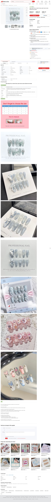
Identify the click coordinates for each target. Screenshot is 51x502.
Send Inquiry (34, 15)
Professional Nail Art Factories (18, 490)
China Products (10, 496)
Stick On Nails (37, 490)
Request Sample (43, 17)
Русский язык (18, 497)
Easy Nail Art (2, 492)
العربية (29, 497)
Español (10, 497)
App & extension (41, 3)
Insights (44, 496)
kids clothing (39, 476)
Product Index (38, 496)
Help (36, 3)
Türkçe (40, 497)
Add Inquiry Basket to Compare (15, 29)
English (8, 497)
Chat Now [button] (45, 15)
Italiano (22, 497)
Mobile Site (42, 496)
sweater (14, 476)
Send (6, 438)
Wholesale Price (26, 496)
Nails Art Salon (46, 490)
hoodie (38, 479)
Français (16, 497)
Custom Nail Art (32, 490)
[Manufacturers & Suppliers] (5, 1)
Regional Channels (34, 496)
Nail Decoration (15, 5)
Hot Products (7, 496)
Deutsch (24, 497)
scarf (26, 479)
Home (1, 5)
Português (13, 497)
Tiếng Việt (43, 497)
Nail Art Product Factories (4, 490)
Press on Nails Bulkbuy (8, 492)
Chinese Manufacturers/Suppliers (16, 496)
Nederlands (27, 497)
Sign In (31, 58)
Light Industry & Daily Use (5, 5)
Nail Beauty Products (11, 5)
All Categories (3, 3)
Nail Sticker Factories (11, 490)
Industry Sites (30, 496)
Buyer (33, 3)
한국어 (31, 497)
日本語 (33, 497)
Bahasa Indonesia (46, 497)
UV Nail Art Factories (26, 490)
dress (1, 476)
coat (26, 476)
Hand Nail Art (41, 490)
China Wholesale (22, 496)
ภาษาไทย (38, 497)
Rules (49, 3)
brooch (14, 479)
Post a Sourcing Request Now (21, 438)
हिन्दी (35, 497)
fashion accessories (3, 479)
